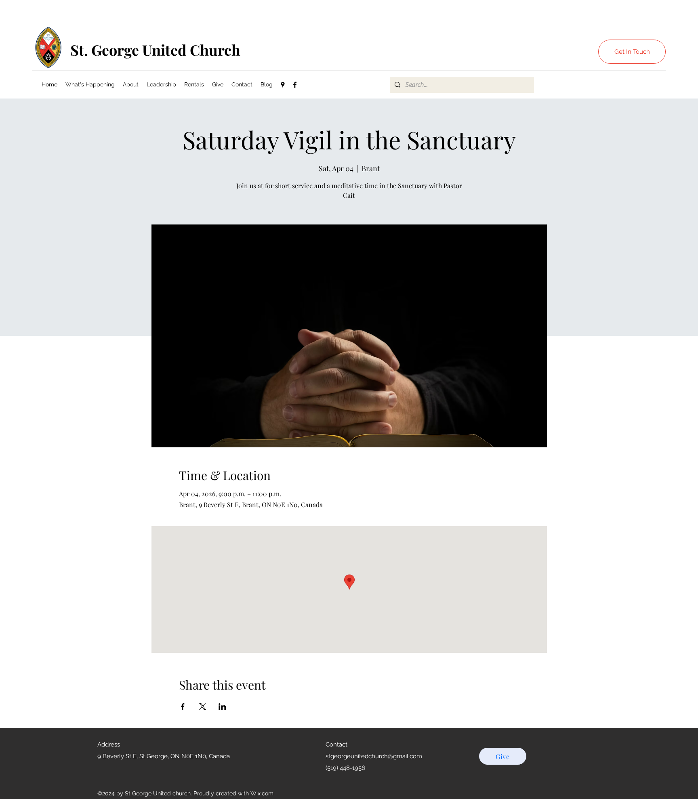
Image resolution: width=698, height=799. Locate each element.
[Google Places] (283, 85)
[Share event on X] (202, 706)
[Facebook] (295, 85)
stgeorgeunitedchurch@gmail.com (374, 756)
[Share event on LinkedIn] (222, 706)
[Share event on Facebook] (183, 706)
